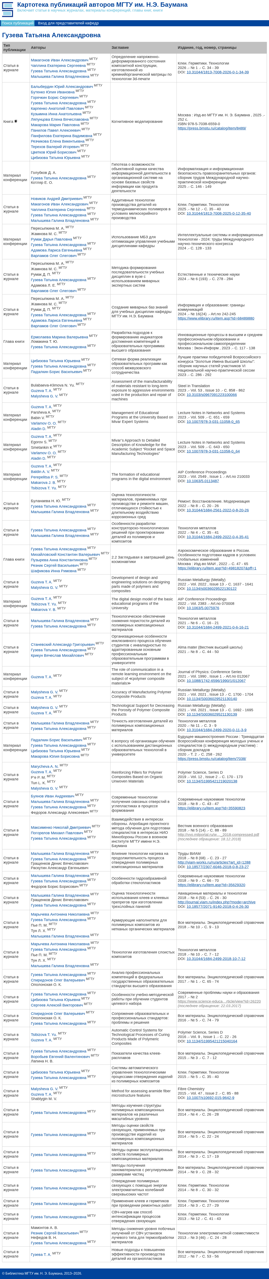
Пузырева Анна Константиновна (59, 560)
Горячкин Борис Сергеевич (54, 97)
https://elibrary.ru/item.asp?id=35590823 (211, 808)
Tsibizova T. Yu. (44, 488)
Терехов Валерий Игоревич (55, 147)
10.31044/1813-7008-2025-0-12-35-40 (219, 213)
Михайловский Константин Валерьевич (65, 554)
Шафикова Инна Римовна (53, 571)
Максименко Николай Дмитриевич (61, 827)
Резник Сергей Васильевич (55, 565)
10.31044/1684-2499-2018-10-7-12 (216, 959)
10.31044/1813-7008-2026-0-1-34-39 (218, 72)
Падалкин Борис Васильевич (56, 372)
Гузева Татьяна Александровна (58, 71)
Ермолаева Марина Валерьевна (59, 337)
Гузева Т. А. (41, 1255)
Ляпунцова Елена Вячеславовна (60, 119)
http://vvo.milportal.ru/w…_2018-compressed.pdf (218, 835)
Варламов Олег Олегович (53, 256)
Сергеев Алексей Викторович (57, 1005)
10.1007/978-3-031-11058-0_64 (213, 451)
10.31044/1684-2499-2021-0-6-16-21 (218, 627)
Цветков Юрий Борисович (53, 152)
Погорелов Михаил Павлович (57, 833)
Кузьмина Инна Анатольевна (56, 114)
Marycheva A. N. (45, 766)
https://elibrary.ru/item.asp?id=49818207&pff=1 (217, 568)
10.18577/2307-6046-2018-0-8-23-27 (218, 867)
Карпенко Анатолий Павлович (57, 108)
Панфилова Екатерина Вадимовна (61, 136)
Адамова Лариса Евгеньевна (56, 250)
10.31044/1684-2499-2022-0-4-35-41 (218, 537)
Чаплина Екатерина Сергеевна (58, 66)
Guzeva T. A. (41, 391)
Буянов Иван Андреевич (52, 796)
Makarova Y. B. (43, 610)
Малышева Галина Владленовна (60, 76)
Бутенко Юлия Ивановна (53, 92)
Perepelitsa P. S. (45, 477)
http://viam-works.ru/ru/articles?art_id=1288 (214, 862)
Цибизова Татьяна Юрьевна (55, 158)
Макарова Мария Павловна (55, 125)
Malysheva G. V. (44, 396)
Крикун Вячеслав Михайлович (57, 655)
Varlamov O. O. (44, 423)
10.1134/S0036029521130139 (212, 714)
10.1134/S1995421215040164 (212, 1041)
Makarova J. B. (43, 483)
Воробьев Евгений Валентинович (60, 1057)
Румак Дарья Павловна (51, 239)
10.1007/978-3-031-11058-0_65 (213, 422)
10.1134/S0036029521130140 (212, 699)
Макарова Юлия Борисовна (55, 756)
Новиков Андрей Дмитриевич (56, 199)
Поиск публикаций (18, 23)
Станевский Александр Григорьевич (63, 644)
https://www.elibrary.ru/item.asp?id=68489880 (216, 318)
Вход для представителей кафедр (68, 23)
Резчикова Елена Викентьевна (57, 141)
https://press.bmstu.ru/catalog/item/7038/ (212, 759)
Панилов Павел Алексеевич (55, 130)
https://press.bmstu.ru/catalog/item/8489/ (212, 128)
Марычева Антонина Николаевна (60, 914)
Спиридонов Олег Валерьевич (58, 980)
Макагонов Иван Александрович (59, 60)
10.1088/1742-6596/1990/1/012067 (216, 681)
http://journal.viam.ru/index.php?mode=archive (217, 902)
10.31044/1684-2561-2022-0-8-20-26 (218, 510)
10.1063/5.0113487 (203, 481)
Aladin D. (38, 429)
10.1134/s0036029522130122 (212, 589)
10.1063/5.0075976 (203, 608)
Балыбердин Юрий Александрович (62, 87)
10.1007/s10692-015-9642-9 (210, 1098)
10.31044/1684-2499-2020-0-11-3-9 (217, 730)
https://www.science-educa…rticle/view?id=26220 (219, 1001)
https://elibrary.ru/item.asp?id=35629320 (211, 885)
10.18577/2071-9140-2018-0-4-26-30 (218, 906)
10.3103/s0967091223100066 (212, 395)
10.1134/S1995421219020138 (212, 781)
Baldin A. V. (40, 472)
